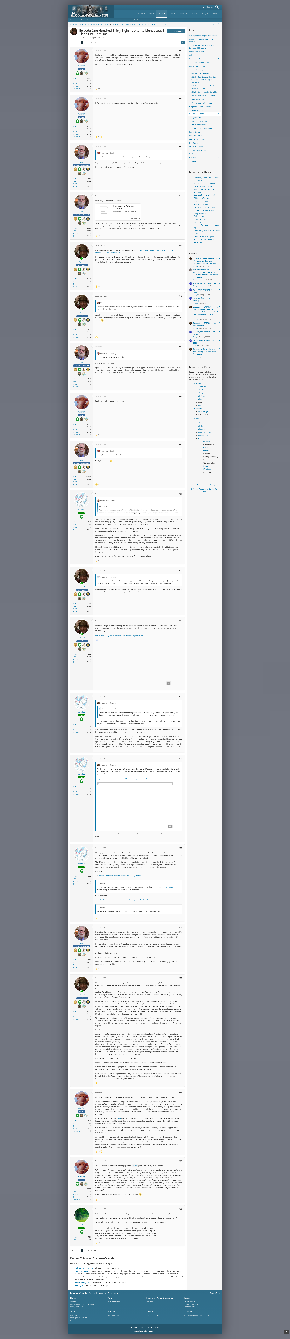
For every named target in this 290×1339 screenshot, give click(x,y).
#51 (180, 570)
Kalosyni (195, 286)
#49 (180, 444)
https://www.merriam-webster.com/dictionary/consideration (122, 900)
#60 (180, 1209)
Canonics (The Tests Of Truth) (205, 195)
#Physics (197, 383)
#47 (180, 346)
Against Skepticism (201, 204)
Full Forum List (199, 242)
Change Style (215, 1293)
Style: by (145, 1331)
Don (135, 1166)
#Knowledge (203, 411)
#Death (201, 405)
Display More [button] (138, 514)
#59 (180, 1161)
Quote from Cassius (108, 703)
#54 (180, 758)
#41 (180, 50)
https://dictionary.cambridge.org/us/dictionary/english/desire (119, 636)
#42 (180, 98)
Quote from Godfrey (108, 153)
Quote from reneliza (108, 577)
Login (204, 7)
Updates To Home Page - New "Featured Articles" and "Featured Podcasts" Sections (205, 260)
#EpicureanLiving (205, 432)
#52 (180, 621)
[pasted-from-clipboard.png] (133, 662)
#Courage (206, 447)
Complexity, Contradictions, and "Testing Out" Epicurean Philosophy (204, 351)
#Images (201, 393)
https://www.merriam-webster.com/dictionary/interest (120, 875)
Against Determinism (202, 201)
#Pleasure (202, 423)
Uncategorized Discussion (204, 210)
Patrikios (195, 280)
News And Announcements (204, 183)
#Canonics (198, 408)
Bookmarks (76, 89)
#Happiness (203, 435)
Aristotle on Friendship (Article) (205, 283)
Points (74, 78)
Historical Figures (200, 219)
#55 (180, 848)
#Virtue (201, 438)
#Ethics (196, 418)
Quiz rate (75, 86)
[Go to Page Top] (286, 1332)
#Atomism (202, 387)
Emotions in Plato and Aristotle (124, 207)
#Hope (205, 466)
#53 (180, 696)
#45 (180, 245)
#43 (180, 146)
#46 (180, 296)
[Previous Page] (72, 42)
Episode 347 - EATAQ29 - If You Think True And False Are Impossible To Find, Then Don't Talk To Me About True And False (205, 312)
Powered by (145, 1327)
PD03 (118, 1118)
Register (210, 7)
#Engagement (203, 429)
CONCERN (168, 887)
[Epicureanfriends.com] (91, 11)
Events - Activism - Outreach (205, 239)
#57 (180, 978)
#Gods (200, 390)
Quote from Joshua (107, 500)
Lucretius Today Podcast (203, 186)
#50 (180, 494)
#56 (180, 927)
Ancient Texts (199, 222)
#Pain (200, 426)
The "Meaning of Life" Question (206, 207)
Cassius (195, 266)
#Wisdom (206, 441)
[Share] (183, 42)
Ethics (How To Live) (201, 198)
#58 (180, 1092)
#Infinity (201, 396)
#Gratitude (207, 469)
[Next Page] (95, 42)
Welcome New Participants (204, 236)
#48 (180, 396)
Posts (74, 81)
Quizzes (75, 83)
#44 (180, 196)
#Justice (206, 450)
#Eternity (201, 399)
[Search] (217, 7)
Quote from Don (106, 303)
